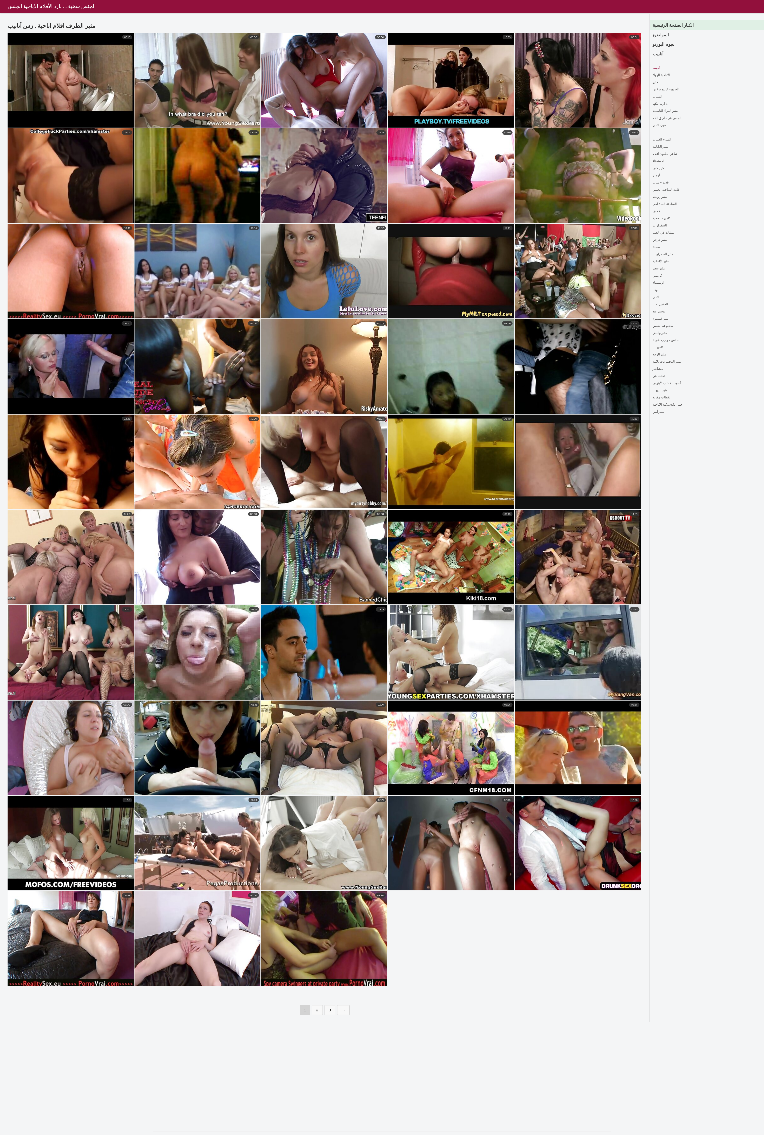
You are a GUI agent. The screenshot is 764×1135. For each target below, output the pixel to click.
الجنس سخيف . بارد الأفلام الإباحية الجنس (52, 6)
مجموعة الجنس (663, 326)
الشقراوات (660, 225)
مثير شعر (659, 268)
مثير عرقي (660, 240)
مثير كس (659, 168)
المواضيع (661, 35)
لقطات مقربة (661, 397)
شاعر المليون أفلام (665, 154)
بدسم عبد (659, 311)
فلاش (656, 211)
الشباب (657, 96)
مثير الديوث (660, 390)
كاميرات (658, 347)
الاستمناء (658, 161)
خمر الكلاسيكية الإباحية (668, 404)
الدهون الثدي (661, 125)
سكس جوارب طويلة (666, 340)
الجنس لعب (660, 304)
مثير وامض (660, 333)
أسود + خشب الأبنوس (667, 383)
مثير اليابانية (660, 146)
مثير (655, 82)
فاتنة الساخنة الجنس (666, 189)
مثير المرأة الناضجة (665, 111)
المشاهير (658, 369)
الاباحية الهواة (661, 75)
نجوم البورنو (663, 44)
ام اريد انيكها (660, 103)
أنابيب (658, 54)
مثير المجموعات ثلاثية (667, 361)
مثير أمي (658, 412)
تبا (654, 132)
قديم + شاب (661, 182)
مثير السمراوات (663, 254)
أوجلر (656, 175)
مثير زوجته (660, 197)
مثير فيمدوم (660, 318)
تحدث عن (659, 376)
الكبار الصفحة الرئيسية (673, 25)
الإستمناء (658, 283)
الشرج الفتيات (662, 139)
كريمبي (657, 275)
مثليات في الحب (663, 232)
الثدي (656, 297)
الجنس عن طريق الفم (667, 118)
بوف (655, 290)
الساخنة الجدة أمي (665, 204)
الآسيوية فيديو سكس (666, 89)
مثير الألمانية (661, 261)
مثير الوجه (659, 354)
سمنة (656, 247)
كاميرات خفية (662, 218)
